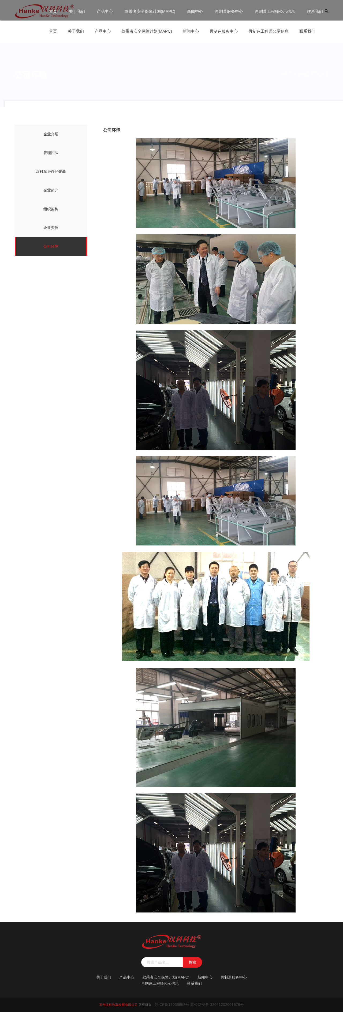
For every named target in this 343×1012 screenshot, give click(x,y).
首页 (53, 11)
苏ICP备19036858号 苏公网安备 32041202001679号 (199, 1004)
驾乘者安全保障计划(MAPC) (150, 11)
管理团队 (50, 153)
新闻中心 (195, 11)
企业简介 (50, 190)
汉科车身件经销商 (51, 171)
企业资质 (50, 228)
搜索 (192, 962)
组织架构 (50, 209)
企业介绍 (50, 134)
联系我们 (315, 11)
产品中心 (105, 11)
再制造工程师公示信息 (275, 11)
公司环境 (50, 246)
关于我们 (77, 11)
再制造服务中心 (229, 11)
